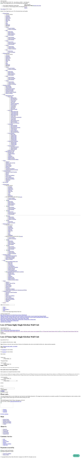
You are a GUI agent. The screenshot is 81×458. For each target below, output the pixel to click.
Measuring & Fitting (7, 422)
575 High (6, 317)
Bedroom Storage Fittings (13, 159)
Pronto (7, 40)
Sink (19, 316)
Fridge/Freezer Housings (13, 141)
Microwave (46, 317)
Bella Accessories (11, 33)
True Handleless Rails (12, 270)
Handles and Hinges (7, 421)
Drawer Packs (13, 100)
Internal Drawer (11, 318)
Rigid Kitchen (6, 309)
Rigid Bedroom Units (10, 151)
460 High (2, 317)
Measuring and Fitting (10, 178)
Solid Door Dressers (15, 146)
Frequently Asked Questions (11, 172)
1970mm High (13, 138)
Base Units (10, 96)
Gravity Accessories (12, 29)
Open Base (13, 108)
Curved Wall (13, 118)
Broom (21, 318)
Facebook (5, 410)
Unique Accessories (12, 48)
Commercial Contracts (10, 168)
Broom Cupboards (14, 130)
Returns (7, 174)
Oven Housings (11, 133)
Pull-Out (5, 318)
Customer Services (7, 170)
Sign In (25, 7)
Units (4, 94)
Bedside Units (11, 152)
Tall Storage (10, 124)
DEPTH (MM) (3, 363)
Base (1, 314)
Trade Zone (8, 179)
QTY (2, 388)
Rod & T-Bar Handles (10, 258)
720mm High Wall (14, 113)
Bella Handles (11, 35)
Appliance (22, 316)
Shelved (2, 318)
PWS (7, 49)
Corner (16, 316)
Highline (2, 316)
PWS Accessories (11, 52)
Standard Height (11, 153)
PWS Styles (10, 51)
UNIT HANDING (4, 377)
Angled (35, 316)
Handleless (8, 16)
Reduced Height (14, 109)
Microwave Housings (15, 122)
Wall (4, 310)
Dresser (19, 314)
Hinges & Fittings (9, 93)
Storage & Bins (14, 104)
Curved (32, 316)
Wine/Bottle (38, 317)
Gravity (7, 27)
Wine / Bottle (26, 318)
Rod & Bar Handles (10, 89)
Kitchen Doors (6, 13)
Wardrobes (10, 156)
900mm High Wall (14, 114)
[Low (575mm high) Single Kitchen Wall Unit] (49, 331)
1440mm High (13, 136)
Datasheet (4, 349)
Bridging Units (11, 157)
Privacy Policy (8, 176)
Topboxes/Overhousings (24, 317)
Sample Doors (8, 166)
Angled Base (13, 106)
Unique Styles (11, 46)
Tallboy (9, 154)
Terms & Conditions (7, 443)
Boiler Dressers (14, 149)
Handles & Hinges (6, 85)
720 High (10, 317)
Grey (7, 22)
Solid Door (3, 321)
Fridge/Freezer (15, 314)
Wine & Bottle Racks (15, 120)
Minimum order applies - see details (10, 346)
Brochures (8, 167)
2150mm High (13, 140)
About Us (7, 161)
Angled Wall (13, 119)
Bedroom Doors (6, 53)
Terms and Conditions (10, 175)
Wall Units (10, 110)
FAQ (4, 439)
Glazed (6, 321)
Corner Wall (13, 116)
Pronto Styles (10, 41)
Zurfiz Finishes (11, 37)
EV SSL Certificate (4, 414)
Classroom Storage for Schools (12, 169)
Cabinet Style (3, 379)
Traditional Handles (9, 90)
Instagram (5, 411)
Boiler (42, 317)
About (4, 160)
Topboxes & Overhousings (16, 117)
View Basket (3, 9)
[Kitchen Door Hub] (36, 5)
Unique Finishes (11, 47)
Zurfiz (7, 36)
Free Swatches (8, 165)
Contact (7, 181)
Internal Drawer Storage (15, 127)
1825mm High (13, 137)
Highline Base (13, 97)
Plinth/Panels (24, 314)
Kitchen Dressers (11, 145)
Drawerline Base (14, 98)
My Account (5, 182)
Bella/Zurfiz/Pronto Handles (11, 255)
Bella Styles (10, 31)
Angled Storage (14, 128)
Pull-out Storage (14, 126)
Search (25, 6)
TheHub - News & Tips (10, 162)
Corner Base (13, 101)
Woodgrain (8, 24)
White (7, 21)
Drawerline (6, 316)
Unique (7, 45)
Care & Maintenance (10, 177)
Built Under (13, 134)
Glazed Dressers (14, 148)
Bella (7, 30)
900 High (14, 317)
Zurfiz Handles (11, 39)
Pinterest (4, 409)
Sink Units (13, 102)
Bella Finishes (11, 32)
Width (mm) (3, 357)
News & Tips (5, 430)
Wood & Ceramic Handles (11, 92)
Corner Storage (14, 129)
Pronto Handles (11, 44)
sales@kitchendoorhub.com (15, 401)
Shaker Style (8, 17)
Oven (11, 314)
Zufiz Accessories (11, 78)
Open (38, 316)
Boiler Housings (14, 121)
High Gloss (8, 20)
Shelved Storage (14, 125)
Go (1, 304)
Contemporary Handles (10, 88)
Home (4, 307)
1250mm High (13, 135)
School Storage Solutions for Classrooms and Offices (16, 290)
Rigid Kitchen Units (10, 95)
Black (7, 23)
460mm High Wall (14, 111)
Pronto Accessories (12, 43)
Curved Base (13, 105)
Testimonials (8, 164)
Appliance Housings (15, 103)
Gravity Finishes (11, 28)
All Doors (8, 15)
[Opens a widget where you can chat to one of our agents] (76, 455)
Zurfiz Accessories (12, 38)
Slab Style (8, 19)
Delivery (7, 173)
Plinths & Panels (11, 150)
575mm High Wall (14, 112)
